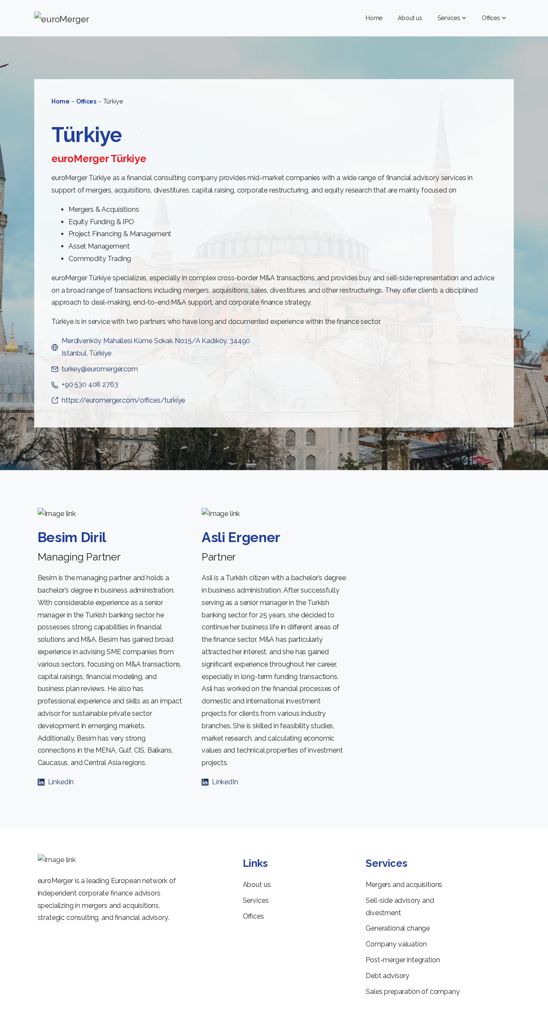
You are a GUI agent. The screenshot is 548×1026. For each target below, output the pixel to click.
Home (60, 101)
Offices (86, 101)
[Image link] (57, 860)
